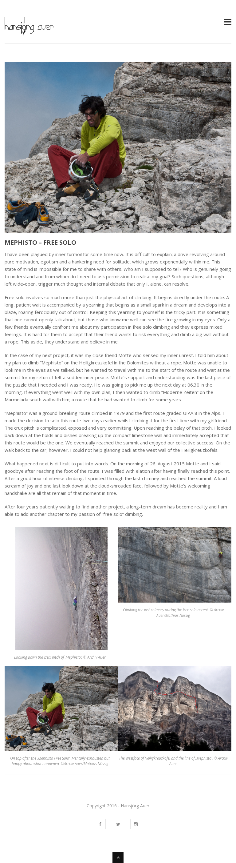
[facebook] (100, 824)
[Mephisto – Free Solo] (118, 147)
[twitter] (118, 824)
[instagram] (136, 824)
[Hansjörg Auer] (29, 32)
